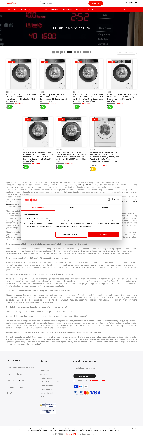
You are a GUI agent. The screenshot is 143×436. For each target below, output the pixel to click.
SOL (41, 401)
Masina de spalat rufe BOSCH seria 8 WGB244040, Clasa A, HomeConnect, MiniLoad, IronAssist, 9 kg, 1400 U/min (55, 97)
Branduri (80, 9)
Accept (103, 234)
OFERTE (55, 9)
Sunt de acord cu (91, 381)
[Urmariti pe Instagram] (11, 393)
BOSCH (9, 92)
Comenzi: (16, 381)
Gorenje (100, 185)
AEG (64, 185)
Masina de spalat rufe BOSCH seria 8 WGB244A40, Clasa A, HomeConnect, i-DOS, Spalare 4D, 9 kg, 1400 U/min (21, 97)
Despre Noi (44, 374)
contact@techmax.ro (15, 374)
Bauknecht (71, 185)
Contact (92, 9)
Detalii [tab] (71, 207)
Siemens (51, 185)
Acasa (44, 9)
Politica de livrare (46, 386)
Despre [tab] (105, 207)
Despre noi (67, 9)
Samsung (89, 185)
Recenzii (43, 367)
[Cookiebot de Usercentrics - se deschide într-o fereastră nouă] (109, 200)
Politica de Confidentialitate (50, 382)
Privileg (80, 185)
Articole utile (44, 371)
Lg (95, 185)
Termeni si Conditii (47, 393)
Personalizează (70, 234)
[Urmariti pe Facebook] (7, 393)
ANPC (42, 397)
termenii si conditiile (98, 381)
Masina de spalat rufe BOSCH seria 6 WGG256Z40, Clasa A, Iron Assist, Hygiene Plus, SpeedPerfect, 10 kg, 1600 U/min (122, 97)
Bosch (58, 185)
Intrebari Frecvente (47, 378)
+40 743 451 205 (131, 9)
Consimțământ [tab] (38, 207)
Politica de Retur (46, 389)
